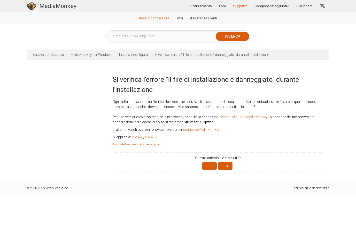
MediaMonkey (57, 6)
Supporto (240, 6)
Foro (222, 6)
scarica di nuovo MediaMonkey (244, 117)
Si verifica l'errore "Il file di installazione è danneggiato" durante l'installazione (212, 55)
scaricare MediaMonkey (201, 130)
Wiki (180, 18)
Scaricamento (201, 6)
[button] (322, 6)
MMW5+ (151, 137)
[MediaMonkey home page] (31, 6)
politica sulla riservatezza (311, 188)
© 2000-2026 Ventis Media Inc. (48, 188)
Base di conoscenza (154, 18)
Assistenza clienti (203, 18)
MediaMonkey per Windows (91, 55)
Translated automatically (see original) (137, 144)
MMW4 (137, 137)
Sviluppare (304, 6)
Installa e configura (133, 55)
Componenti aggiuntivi (272, 6)
